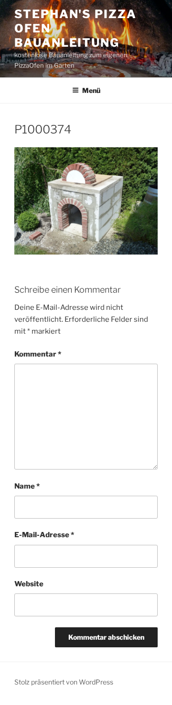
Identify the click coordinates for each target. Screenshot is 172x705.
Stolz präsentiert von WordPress (63, 682)
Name (27, 486)
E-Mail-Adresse (44, 535)
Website (28, 584)
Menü (91, 90)
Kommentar (37, 354)
